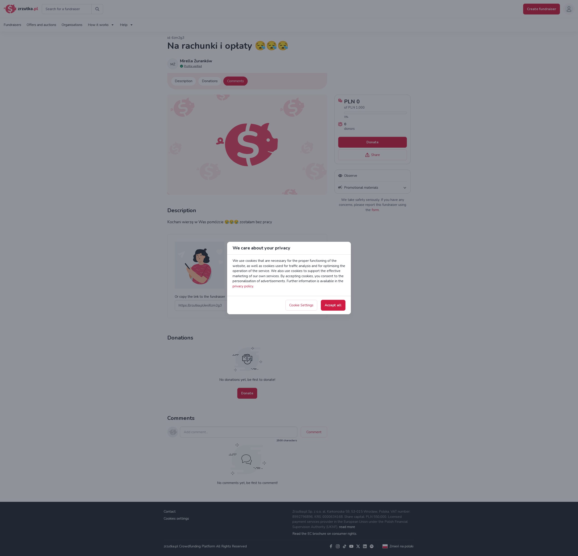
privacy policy (243, 286)
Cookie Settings (301, 305)
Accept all (333, 305)
